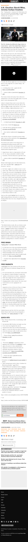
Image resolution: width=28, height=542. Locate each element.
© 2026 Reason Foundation (6, 529)
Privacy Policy (20, 529)
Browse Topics (4, 494)
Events (2, 497)
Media (2, 515)
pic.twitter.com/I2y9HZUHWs (10, 352)
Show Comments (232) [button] (8, 445)
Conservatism (22, 430)
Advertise (3, 507)
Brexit (9, 429)
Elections (7, 430)
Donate (2, 505)
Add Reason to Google (8, 24)
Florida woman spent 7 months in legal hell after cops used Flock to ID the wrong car (13, 451)
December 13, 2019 (20, 122)
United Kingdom (14, 429)
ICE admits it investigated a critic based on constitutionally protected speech (13, 467)
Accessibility (15, 529)
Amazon (3, 518)
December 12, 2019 (7, 337)
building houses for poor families (17, 360)
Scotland (3, 430)
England (19, 429)
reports (10, 385)
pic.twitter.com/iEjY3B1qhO (9, 129)
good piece (4, 266)
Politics (11, 430)
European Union (4, 432)
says (14, 365)
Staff (2, 499)
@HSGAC (11, 342)
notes (12, 63)
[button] (26, 1)
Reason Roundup (5, 5)
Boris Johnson (16, 430)
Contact (3, 512)
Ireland (23, 429)
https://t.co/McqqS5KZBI (15, 256)
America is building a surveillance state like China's (13, 463)
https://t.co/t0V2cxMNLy (9, 89)
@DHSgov (19, 344)
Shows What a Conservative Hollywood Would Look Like (14, 421)
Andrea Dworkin (14, 313)
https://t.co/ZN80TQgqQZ (14, 332)
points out (17, 164)
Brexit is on (16, 124)
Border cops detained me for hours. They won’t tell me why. (13, 459)
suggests (8, 228)
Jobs (2, 502)
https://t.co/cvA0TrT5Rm (17, 351)
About (2, 492)
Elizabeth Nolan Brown (5, 18)
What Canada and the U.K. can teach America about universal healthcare (11, 455)
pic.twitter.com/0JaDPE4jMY (9, 119)
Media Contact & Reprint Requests (8, 442)
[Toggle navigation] (1, 1)
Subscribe (20, 415)
